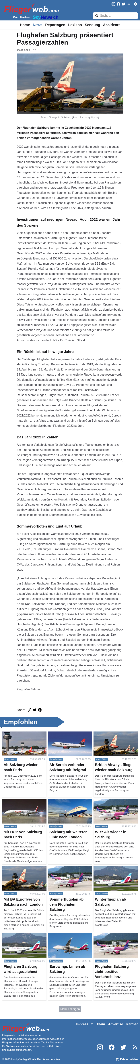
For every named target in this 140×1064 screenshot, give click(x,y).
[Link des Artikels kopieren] (29, 710)
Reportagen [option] (55, 25)
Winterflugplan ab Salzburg (111, 868)
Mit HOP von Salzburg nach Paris (24, 800)
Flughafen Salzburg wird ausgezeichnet (18, 937)
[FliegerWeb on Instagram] (113, 4)
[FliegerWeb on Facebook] (118, 4)
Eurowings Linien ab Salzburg (67, 935)
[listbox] (24, 25)
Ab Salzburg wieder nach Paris (22, 733)
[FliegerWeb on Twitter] (123, 4)
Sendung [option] (92, 25)
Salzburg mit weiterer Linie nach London (69, 803)
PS (34, 50)
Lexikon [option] (75, 25)
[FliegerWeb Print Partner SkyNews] (44, 17)
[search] (96, 15)
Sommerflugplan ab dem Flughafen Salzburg (64, 870)
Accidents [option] (111, 25)
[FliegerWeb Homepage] (30, 8)
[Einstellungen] (135, 4)
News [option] (37, 25)
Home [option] (25, 25)
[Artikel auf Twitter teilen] (34, 710)
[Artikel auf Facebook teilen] (40, 710)
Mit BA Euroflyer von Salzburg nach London (21, 870)
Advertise (115, 1024)
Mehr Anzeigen (70, 1009)
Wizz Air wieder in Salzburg (111, 800)
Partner (132, 1024)
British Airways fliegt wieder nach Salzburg (115, 736)
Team (101, 1024)
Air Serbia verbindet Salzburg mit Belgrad (69, 736)
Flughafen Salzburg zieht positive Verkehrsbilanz (115, 937)
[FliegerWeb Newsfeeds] (128, 4)
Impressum (84, 1024)
